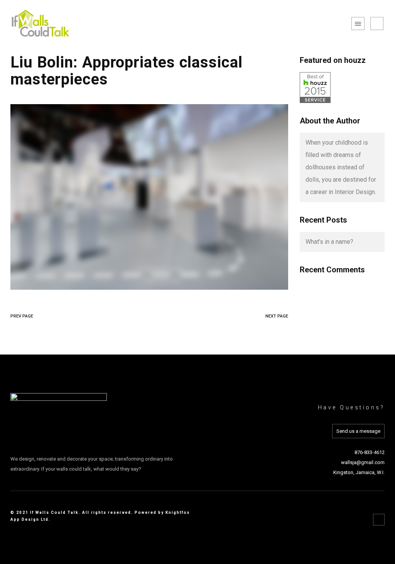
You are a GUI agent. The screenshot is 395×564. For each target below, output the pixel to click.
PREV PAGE (21, 316)
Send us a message (358, 431)
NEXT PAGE (276, 316)
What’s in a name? (329, 241)
